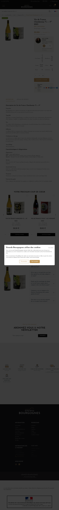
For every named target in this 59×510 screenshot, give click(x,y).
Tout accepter (34, 261)
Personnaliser (24, 261)
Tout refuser (51, 247)
